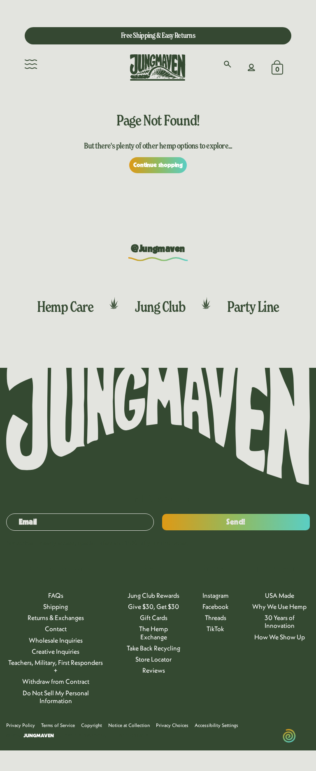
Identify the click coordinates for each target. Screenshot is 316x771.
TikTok (215, 629)
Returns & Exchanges (56, 617)
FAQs (55, 595)
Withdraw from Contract (55, 681)
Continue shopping (158, 165)
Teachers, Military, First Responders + (55, 666)
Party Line (253, 306)
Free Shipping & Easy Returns (158, 35)
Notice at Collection (129, 725)
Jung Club (160, 306)
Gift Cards (153, 617)
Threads (215, 617)
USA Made (279, 595)
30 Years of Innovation (280, 621)
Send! (236, 522)
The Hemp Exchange (153, 633)
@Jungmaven (158, 249)
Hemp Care (65, 306)
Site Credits (134, 735)
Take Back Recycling (153, 648)
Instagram (215, 595)
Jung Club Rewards (153, 595)
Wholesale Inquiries (56, 640)
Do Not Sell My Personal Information (56, 697)
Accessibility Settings (216, 725)
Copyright (91, 725)
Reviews (153, 670)
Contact (56, 629)
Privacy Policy (20, 725)
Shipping (55, 606)
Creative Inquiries (55, 651)
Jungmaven (38, 735)
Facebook (215, 606)
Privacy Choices (172, 725)
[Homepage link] (158, 67)
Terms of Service (58, 725)
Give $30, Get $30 (153, 606)
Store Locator (153, 659)
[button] (31, 64)
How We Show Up (279, 637)
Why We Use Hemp (279, 606)
